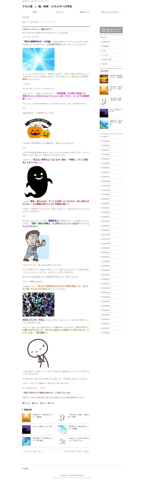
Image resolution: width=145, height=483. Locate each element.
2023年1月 (106, 283)
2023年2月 (106, 279)
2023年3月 (106, 275)
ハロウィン (81, 397)
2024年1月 (106, 230)
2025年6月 (106, 154)
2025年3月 (106, 168)
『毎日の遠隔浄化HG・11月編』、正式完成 (76, 451)
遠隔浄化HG (73, 397)
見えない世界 (63, 32)
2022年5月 (106, 319)
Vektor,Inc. (82, 477)
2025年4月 (106, 163)
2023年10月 (107, 243)
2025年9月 (106, 141)
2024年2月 (106, 226)
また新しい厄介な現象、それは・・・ (33, 451)
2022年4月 (106, 324)
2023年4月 (106, 270)
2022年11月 (106, 292)
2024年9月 (106, 194)
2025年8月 (106, 145)
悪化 (39, 397)
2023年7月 (106, 257)
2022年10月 (107, 297)
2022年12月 (107, 288)
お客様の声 (106, 42)
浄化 (104, 50)
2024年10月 (107, 190)
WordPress (63, 477)
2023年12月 (107, 234)
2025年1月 (106, 177)
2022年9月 (106, 301)
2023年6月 (106, 261)
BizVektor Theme (73, 477)
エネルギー (34, 397)
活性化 (43, 397)
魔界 (68, 397)
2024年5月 (106, 212)
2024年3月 (106, 221)
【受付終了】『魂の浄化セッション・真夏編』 (116, 122)
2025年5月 (106, 159)
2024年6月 (106, 208)
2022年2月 (106, 333)
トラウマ (105, 55)
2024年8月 (106, 199)
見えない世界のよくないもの (58, 397)
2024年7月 (106, 203)
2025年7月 (106, 150)
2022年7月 (106, 310)
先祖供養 (105, 46)
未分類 (105, 64)
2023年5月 (106, 266)
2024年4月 (106, 217)
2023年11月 (106, 239)
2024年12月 (107, 181)
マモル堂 (70, 475)
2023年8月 (106, 252)
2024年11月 (106, 186)
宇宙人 (47, 397)
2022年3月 (106, 328)
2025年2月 (106, 172)
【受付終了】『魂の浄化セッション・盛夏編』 (116, 88)
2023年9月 (106, 248)
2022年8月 (106, 306)
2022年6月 (106, 315)
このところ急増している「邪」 (42, 426)
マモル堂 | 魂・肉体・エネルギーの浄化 (47, 6)
